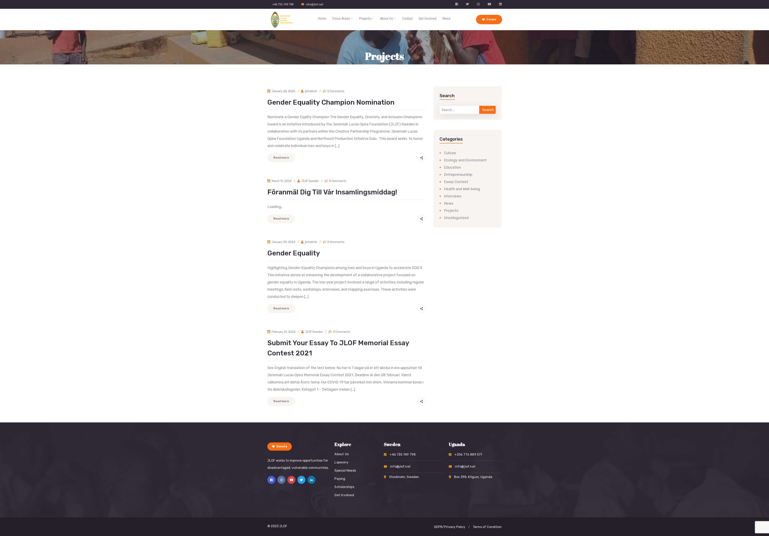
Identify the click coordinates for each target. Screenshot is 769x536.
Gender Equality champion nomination (331, 102)
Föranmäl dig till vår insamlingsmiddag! (332, 192)
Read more (281, 157)
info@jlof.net (314, 4)
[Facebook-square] (271, 480)
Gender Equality (293, 253)
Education (452, 167)
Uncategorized (456, 218)
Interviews (452, 196)
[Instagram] (281, 480)
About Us (386, 18)
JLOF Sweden (310, 181)
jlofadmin (311, 91)
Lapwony (341, 462)
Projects (365, 18)
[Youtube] (291, 480)
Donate (491, 19)
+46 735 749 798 (282, 4)
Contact (407, 18)
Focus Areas (341, 18)
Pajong (339, 479)
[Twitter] (301, 480)
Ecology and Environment (465, 160)
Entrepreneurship (458, 174)
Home (322, 18)
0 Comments (335, 91)
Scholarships (344, 487)
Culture (450, 153)
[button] (469, 527)
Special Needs (345, 470)
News (446, 18)
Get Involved (427, 18)
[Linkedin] (311, 480)
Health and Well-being (462, 189)
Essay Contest (456, 182)
